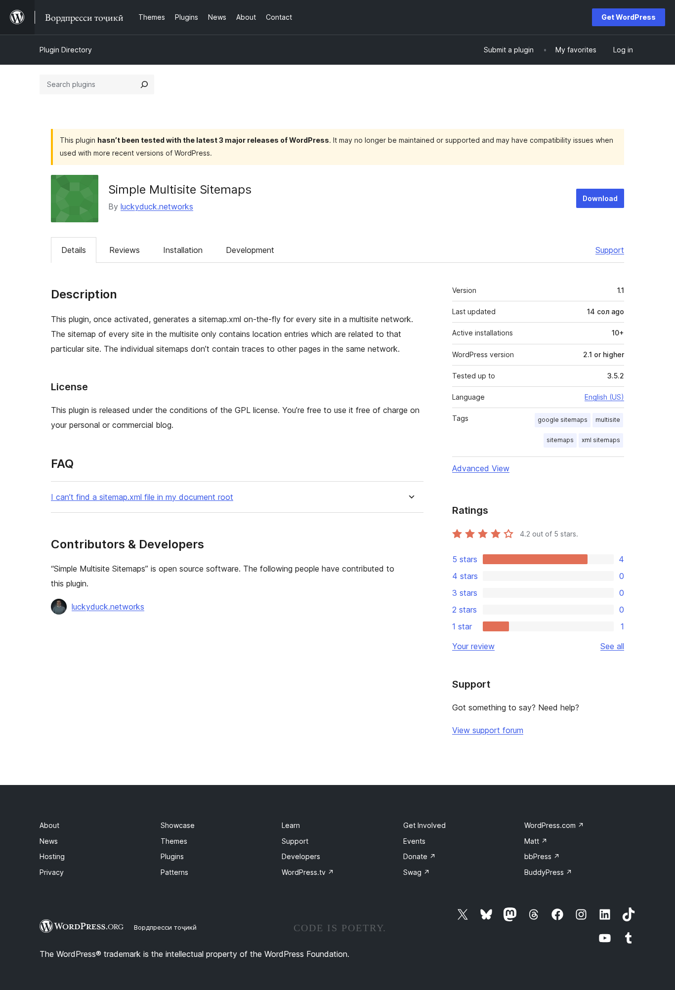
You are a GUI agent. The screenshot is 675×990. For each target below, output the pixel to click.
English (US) (604, 397)
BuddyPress (548, 872)
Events (414, 841)
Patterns (174, 872)
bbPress (542, 856)
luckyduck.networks (157, 206)
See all (612, 646)
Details (73, 250)
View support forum (487, 730)
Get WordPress (628, 17)
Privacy (52, 872)
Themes (174, 841)
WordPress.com (554, 825)
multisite (607, 419)
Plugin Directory (66, 49)
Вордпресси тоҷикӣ (165, 927)
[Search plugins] (144, 84)
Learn (291, 825)
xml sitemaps (601, 440)
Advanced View (480, 468)
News (49, 841)
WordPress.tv (308, 872)
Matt (536, 841)
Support (609, 250)
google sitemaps (563, 419)
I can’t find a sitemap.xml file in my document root (142, 497)
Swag (416, 872)
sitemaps (560, 440)
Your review (473, 646)
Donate (419, 856)
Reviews (124, 250)
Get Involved (424, 825)
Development (250, 250)
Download (600, 198)
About (49, 825)
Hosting (52, 856)
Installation (183, 250)
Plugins (172, 856)
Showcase (178, 825)
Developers (301, 856)
